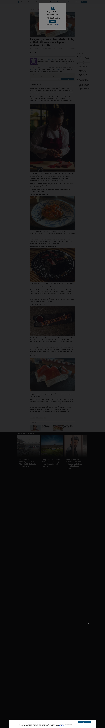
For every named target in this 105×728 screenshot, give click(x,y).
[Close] (94, 724)
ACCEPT (84, 722)
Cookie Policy (62, 725)
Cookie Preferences (84, 725)
